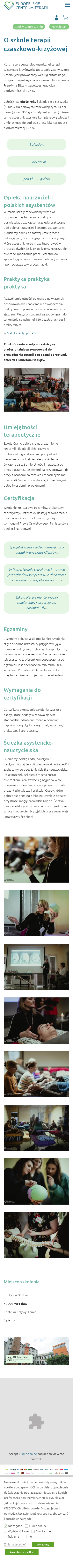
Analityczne (43, 1531)
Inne (29, 1536)
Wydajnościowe (18, 1531)
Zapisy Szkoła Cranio (29, 26)
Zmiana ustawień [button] (15, 1544)
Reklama (13, 1536)
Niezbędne (15, 1526)
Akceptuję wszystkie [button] (22, 1552)
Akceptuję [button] (43, 1544)
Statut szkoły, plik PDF (22, 333)
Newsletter (59, 26)
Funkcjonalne (28, 1453)
